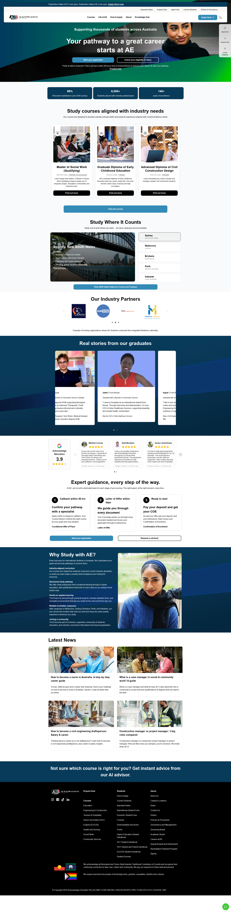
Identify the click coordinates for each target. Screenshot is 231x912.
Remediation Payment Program (164, 849)
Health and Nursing (91, 830)
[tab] (160, 236)
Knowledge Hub (142, 17)
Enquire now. (116, 69)
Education (87, 806)
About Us (154, 796)
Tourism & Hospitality (92, 815)
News (153, 806)
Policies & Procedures (209, 10)
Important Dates (147, 10)
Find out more (71, 193)
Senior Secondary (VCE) (94, 820)
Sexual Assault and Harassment (164, 844)
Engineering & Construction (95, 810)
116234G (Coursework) (77, 175)
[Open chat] (225, 906)
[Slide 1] (112, 322)
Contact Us (155, 810)
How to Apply (122, 796)
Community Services (92, 839)
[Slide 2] (115, 322)
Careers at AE (156, 839)
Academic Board (158, 834)
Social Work (88, 834)
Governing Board (158, 830)
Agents (154, 854)
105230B (165, 175)
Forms (119, 830)
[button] (64, 311)
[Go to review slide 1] (114, 471)
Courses (91, 17)
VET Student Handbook (127, 842)
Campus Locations (159, 801)
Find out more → (60, 268)
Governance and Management (163, 825)
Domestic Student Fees (127, 815)
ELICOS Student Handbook (129, 852)
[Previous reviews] (75, 454)
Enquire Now (162, 10)
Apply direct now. (116, 4)
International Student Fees (128, 810)
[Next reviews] (181, 454)
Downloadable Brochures (128, 825)
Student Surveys (124, 857)
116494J (121, 175)
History (154, 815)
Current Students (190, 10)
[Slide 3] (118, 322)
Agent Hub (175, 10)
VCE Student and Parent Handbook (132, 847)
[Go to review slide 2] (116, 471)
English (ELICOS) (91, 825)
